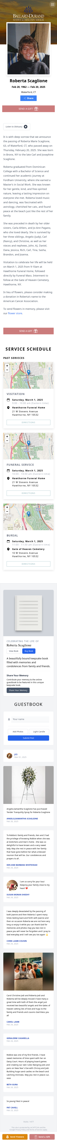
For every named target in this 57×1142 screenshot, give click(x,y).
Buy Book (29, 651)
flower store (15, 313)
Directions (28, 422)
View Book (13, 651)
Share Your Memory (18, 690)
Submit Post (28, 738)
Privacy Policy (20, 1130)
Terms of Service (36, 1130)
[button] (28, 372)
